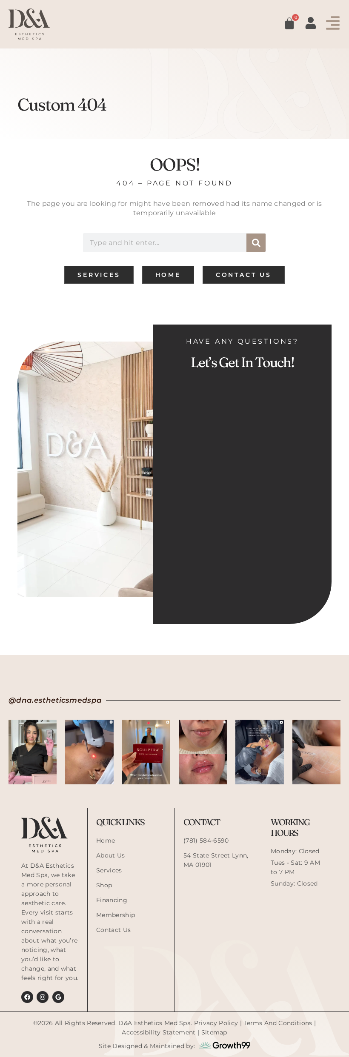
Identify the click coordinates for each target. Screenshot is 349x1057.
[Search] (256, 243)
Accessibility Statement (158, 1032)
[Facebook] (27, 997)
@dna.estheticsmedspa (55, 700)
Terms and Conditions (277, 1023)
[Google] (58, 997)
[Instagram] (43, 997)
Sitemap (214, 1032)
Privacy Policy (216, 1023)
